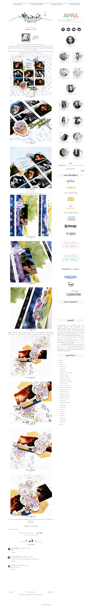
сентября (62, 405)
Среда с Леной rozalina (65, 385)
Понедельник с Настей (65, 389)
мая (61, 413)
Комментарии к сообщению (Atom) (35, 594)
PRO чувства (72, 349)
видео (64, 335)
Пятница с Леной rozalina (66, 381)
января (61, 422)
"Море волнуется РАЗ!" (62, 330)
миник (68, 339)
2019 (60, 360)
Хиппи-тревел (35, 535)
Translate (82, 165)
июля (61, 409)
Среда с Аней (63, 400)
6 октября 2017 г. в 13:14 (24, 548)
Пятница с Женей (64, 391)
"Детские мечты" (62, 327)
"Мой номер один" (76, 329)
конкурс (80, 337)
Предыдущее (51, 592)
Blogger (49, 604)
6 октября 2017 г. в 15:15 (27, 556)
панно (77, 340)
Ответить (13, 552)
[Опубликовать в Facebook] (40, 533)
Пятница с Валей (64, 374)
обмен (64, 340)
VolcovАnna (14, 565)
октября (62, 370)
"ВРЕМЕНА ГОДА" (76, 325)
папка (81, 340)
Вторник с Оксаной (64, 376)
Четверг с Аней (63, 383)
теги (75, 344)
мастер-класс (60, 338)
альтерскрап (74, 334)
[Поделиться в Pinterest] (42, 533)
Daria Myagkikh (15, 548)
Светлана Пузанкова (16, 556)
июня (61, 411)
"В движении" (61, 325)
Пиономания (60, 342)
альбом (67, 334)
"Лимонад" (77, 327)
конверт (74, 337)
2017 (60, 364)
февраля (62, 419)
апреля (61, 415)
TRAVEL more (63, 351)
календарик (68, 337)
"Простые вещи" (71, 332)
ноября (61, 368)
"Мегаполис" (62, 329)
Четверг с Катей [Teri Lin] (66, 387)
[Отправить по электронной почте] (37, 533)
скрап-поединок (80, 342)
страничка (29, 535)
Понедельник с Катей (65, 396)
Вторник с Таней (64, 393)
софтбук (58, 344)
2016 (60, 424)
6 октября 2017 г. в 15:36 (22, 565)
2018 (60, 362)
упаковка (80, 344)
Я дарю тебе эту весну (73, 347)
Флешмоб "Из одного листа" (63, 346)
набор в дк (76, 338)
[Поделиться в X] (39, 533)
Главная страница (30, 592)
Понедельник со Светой (65, 379)
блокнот (59, 335)
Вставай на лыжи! (73, 335)
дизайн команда (60, 337)
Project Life (81, 349)
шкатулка (63, 347)
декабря (62, 366)
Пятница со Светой (64, 398)
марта (61, 417)
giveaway (65, 349)
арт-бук (81, 334)
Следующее (11, 592)
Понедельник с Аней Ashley (66, 372)
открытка (70, 340)
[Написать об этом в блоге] (38, 533)
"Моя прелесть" (74, 330)
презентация (70, 342)
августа (62, 407)
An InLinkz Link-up (13, 529)
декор (82, 335)
